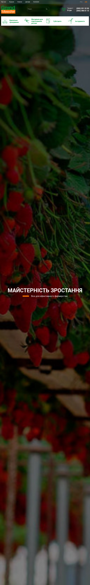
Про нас (3, 2)
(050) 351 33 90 (82, 8)
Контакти (36, 2)
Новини (19, 2)
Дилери (27, 2)
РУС (81, 2)
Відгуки (11, 2)
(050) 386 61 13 (82, 11)
